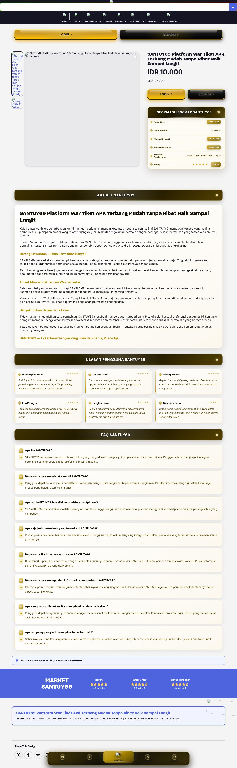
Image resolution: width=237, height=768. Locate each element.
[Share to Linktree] (38, 754)
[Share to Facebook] (28, 754)
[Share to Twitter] (18, 754)
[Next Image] (136, 109)
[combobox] (115, 7)
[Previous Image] (28, 109)
